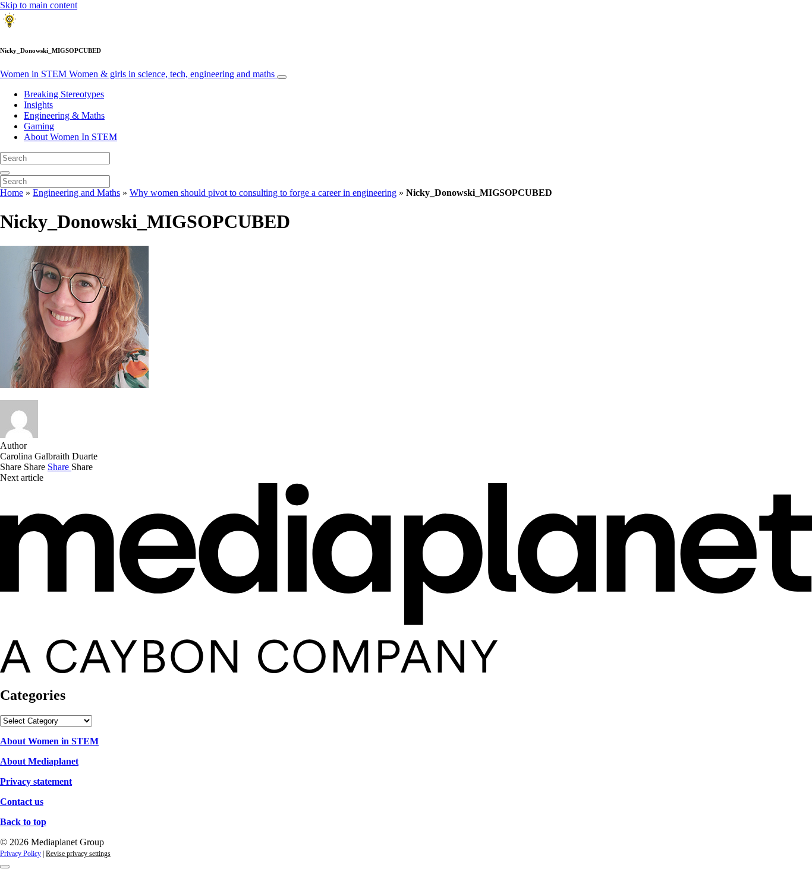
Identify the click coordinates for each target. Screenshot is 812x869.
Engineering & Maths (64, 115)
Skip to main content (38, 5)
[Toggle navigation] (282, 77)
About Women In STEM (70, 137)
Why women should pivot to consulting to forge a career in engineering (263, 193)
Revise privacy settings (78, 853)
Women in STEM (137, 74)
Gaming (39, 126)
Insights (38, 105)
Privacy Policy (20, 853)
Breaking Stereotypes (64, 94)
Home (11, 193)
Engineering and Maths (76, 193)
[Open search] (5, 173)
